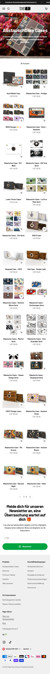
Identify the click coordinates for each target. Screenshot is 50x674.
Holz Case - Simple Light (36, 269)
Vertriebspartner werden (11, 600)
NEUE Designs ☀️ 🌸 (13, 127)
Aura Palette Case (13, 93)
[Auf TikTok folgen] (10, 642)
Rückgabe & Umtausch (35, 575)
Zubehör (5, 579)
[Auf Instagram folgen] (4, 642)
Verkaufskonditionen (35, 566)
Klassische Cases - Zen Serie (14, 235)
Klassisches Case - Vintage (36, 93)
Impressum (31, 587)
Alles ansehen (7, 583)
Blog (4, 623)
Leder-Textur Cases (13, 199)
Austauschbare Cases (10, 566)
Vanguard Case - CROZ (13, 269)
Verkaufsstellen (8, 619)
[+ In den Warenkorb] (21, 87)
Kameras (5, 571)
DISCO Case (36, 235)
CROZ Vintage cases (13, 411)
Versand (30, 571)
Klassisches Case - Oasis (36, 484)
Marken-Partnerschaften (11, 604)
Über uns (5, 616)
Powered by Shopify (27, 667)
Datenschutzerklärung (35, 583)
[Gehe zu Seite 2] (30, 496)
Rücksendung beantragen (37, 579)
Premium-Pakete (8, 575)
